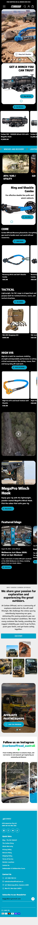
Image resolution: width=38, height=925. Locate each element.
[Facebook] (4, 830)
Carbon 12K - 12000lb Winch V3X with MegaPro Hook (15, 135)
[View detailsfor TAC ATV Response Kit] (15, 319)
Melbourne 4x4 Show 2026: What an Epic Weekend (14, 553)
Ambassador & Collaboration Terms (13, 868)
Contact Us (5, 865)
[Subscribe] (33, 899)
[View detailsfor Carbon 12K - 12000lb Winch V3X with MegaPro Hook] (14, 121)
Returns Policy (7, 853)
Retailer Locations (8, 862)
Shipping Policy (7, 856)
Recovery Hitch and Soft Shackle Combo (14, 275)
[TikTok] (17, 830)
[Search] (25, 6)
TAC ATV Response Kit (10, 335)
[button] (33, 6)
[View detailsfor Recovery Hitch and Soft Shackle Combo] (15, 259)
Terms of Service (7, 859)
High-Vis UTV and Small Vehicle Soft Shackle (15, 401)
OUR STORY (18, 636)
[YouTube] (13, 830)
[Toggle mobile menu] (6, 6)
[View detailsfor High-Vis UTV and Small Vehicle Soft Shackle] (15, 385)
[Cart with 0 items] (33, 6)
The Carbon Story (8, 843)
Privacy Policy (6, 849)
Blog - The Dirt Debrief (9, 840)
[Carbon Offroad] (16, 6)
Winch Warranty (7, 846)
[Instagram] (8, 830)
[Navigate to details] (27, 171)
